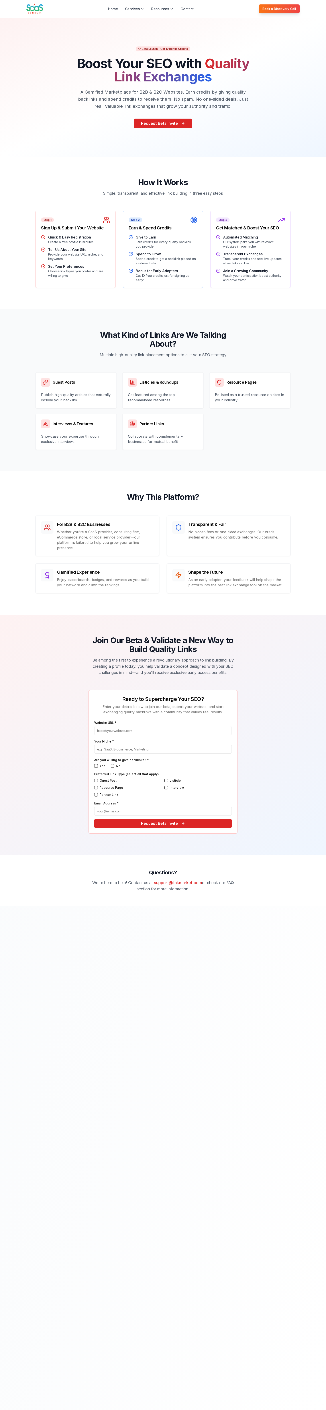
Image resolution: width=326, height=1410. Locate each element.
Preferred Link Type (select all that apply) (126, 774)
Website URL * (105, 723)
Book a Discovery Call (279, 9)
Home (113, 9)
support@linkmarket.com (178, 882)
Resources (160, 9)
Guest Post (108, 780)
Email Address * (106, 803)
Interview (177, 787)
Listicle (175, 780)
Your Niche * (104, 741)
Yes (102, 766)
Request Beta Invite (159, 123)
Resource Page (111, 787)
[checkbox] (96, 766)
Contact (187, 9)
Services (132, 9)
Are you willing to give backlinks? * (121, 760)
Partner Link (109, 794)
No (118, 766)
